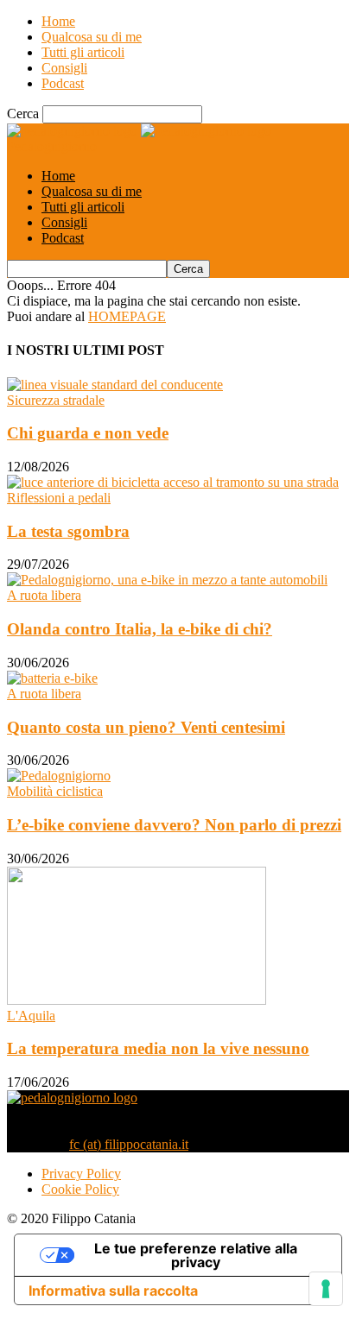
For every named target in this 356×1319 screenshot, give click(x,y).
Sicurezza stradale (56, 400)
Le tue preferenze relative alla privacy (195, 1255)
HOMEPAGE (127, 316)
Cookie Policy (80, 1189)
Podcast (62, 83)
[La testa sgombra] (173, 482)
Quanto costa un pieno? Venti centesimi (146, 727)
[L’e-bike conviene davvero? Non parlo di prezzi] (59, 775)
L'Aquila (31, 1015)
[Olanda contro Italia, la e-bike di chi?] (167, 579)
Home (58, 21)
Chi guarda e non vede (87, 433)
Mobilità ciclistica (55, 791)
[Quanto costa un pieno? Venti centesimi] (52, 678)
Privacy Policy (81, 1173)
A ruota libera (44, 595)
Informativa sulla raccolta (113, 1290)
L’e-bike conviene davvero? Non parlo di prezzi (174, 825)
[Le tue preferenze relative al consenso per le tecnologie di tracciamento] (325, 1288)
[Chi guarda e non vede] (115, 384)
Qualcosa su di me (91, 36)
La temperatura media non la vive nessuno (158, 1048)
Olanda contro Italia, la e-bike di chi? (139, 629)
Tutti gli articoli (82, 52)
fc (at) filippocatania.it (128, 1144)
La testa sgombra (68, 531)
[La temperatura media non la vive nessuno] (136, 1000)
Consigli (64, 67)
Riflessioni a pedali (59, 497)
